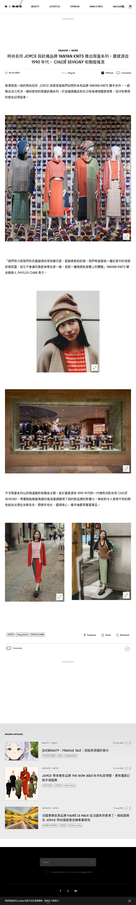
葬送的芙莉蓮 (49, 755)
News (74, 50)
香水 (60, 755)
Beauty (45, 743)
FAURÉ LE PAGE (50, 825)
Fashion (63, 50)
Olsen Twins (69, 785)
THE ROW (47, 785)
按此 (48, 900)
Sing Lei (71, 73)
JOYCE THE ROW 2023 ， (86, 777)
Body (54, 743)
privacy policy (70, 872)
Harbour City (75, 825)
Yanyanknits (22, 634)
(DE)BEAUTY (70, 755)
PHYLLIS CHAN (37, 634)
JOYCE (11, 634)
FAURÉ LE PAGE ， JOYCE (85, 817)
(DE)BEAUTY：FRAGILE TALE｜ (75, 750)
